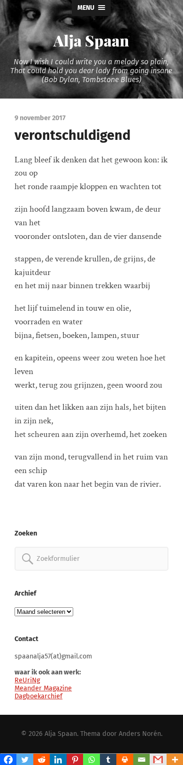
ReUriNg (27, 680)
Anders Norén (140, 734)
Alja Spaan (91, 40)
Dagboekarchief (38, 696)
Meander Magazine (43, 688)
